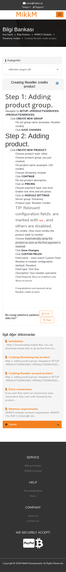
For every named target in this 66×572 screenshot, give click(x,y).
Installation (15, 341)
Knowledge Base (33, 490)
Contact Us (33, 521)
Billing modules (33, 465)
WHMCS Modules (43, 34)
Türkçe (25, 7)
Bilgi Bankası (24, 34)
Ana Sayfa (8, 34)
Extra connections (20, 389)
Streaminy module (12, 38)
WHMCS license (33, 471)
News (33, 496)
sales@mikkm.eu (34, 3)
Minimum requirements (23, 409)
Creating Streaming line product (29, 357)
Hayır (48, 320)
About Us (33, 515)
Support (39, 7)
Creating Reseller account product (30, 373)
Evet (46, 313)
